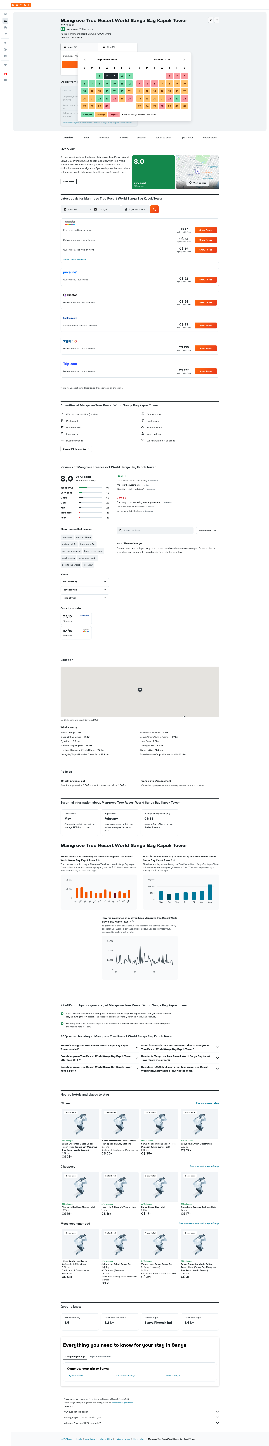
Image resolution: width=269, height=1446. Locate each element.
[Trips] (5, 65)
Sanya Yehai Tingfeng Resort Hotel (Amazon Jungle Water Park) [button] (158, 1145)
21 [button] (92, 98)
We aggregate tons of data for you (82, 1417)
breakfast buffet (87, 544)
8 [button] (99, 83)
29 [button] (99, 106)
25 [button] (121, 98)
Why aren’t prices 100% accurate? (82, 1422)
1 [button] (99, 76)
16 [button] (107, 91)
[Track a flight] (5, 49)
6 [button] (84, 83)
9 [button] (107, 83)
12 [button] (129, 83)
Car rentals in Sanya (125, 1375)
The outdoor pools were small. (136, 506)
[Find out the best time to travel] (5, 56)
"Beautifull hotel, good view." (136, 489)
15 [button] (99, 91)
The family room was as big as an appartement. (144, 502)
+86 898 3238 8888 (71, 37)
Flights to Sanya (75, 1375)
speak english (68, 558)
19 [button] (129, 91)
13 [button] (84, 91)
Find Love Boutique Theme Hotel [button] (78, 1207)
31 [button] (184, 106)
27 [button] (84, 106)
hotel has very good (93, 551)
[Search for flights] (5, 14)
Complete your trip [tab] (75, 1356)
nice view (88, 564)
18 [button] (122, 91)
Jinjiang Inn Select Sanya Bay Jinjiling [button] (116, 1266)
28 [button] (92, 106)
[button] (5, 4)
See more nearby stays (207, 1102)
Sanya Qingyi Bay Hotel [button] (153, 1207)
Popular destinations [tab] (100, 1356)
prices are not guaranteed (122, 1402)
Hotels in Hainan (123, 1439)
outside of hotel (83, 537)
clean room (67, 537)
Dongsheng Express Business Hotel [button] (199, 1207)
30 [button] (107, 106)
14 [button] (92, 91)
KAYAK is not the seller (76, 1411)
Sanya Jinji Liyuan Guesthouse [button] (196, 1143)
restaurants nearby (87, 558)
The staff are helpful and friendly (137, 480)
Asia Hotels (90, 1439)
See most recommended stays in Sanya (199, 1223)
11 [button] (122, 83)
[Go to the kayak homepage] (21, 5)
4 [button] (122, 76)
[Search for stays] (5, 21)
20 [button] (84, 98)
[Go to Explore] (5, 43)
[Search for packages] (5, 34)
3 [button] (114, 76)
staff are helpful (69, 544)
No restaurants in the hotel (135, 511)
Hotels (79, 1439)
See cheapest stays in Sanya (204, 1166)
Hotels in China (105, 1439)
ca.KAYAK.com (66, 1439)
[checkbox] (76, 618)
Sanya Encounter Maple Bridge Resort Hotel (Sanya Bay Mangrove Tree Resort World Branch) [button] (79, 1146)
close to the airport (71, 564)
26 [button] (129, 98)
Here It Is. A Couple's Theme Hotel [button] (118, 1207)
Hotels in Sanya (172, 1375)
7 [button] (92, 83)
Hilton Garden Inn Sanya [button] (74, 1261)
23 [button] (107, 98)
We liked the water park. (133, 484)
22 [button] (99, 98)
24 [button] (114, 98)
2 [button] (107, 76)
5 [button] (129, 76)
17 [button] (114, 91)
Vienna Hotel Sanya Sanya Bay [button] (156, 1264)
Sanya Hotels (138, 1439)
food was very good (71, 551)
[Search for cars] (5, 27)
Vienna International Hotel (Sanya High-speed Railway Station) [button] (118, 1142)
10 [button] (114, 83)
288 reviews (86, 29)
